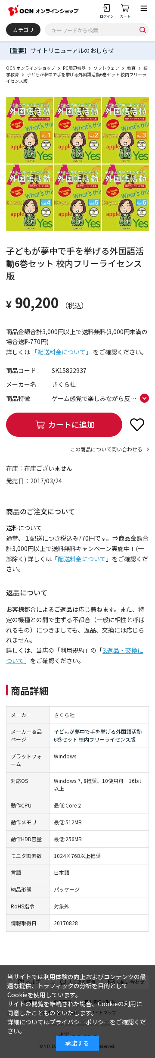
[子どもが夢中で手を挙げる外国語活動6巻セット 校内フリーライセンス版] (77, 164)
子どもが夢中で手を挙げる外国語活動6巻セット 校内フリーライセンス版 (98, 735)
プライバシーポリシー (80, 1021)
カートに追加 (71, 424)
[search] (142, 29)
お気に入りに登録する (137, 425)
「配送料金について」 (61, 351)
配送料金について (82, 558)
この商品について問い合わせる (106, 449)
